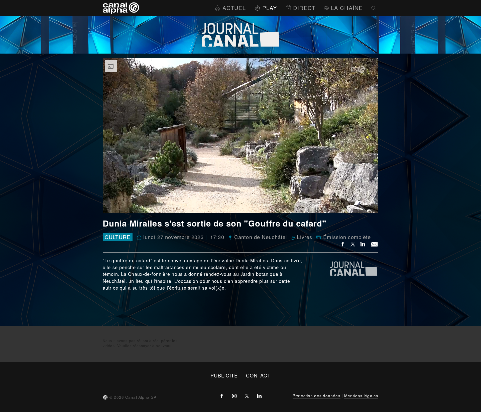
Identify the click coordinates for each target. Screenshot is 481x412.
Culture (118, 237)
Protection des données (316, 395)
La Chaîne (347, 8)
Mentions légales (361, 395)
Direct (304, 8)
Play (269, 8)
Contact (258, 375)
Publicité (224, 375)
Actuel (234, 8)
